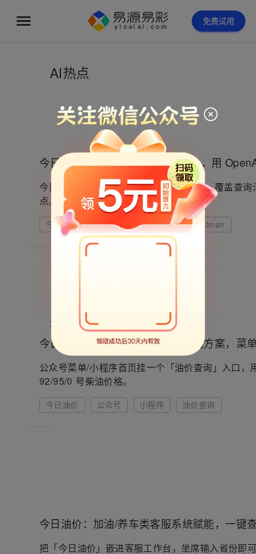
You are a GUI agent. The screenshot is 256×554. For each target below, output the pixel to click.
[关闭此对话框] (210, 116)
